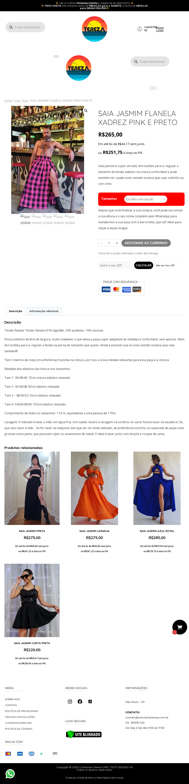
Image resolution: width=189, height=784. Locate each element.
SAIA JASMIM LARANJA (94, 531)
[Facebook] (80, 701)
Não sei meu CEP (165, 265)
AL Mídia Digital (101, 777)
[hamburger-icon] (56, 56)
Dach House (117, 777)
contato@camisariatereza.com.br (147, 717)
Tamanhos (109, 199)
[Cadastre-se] (139, 28)
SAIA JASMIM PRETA (32, 531)
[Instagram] (70, 701)
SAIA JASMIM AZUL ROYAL (157, 531)
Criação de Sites (85, 777)
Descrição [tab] (15, 311)
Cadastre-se (151, 28)
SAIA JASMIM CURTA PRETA (32, 643)
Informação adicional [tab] (44, 311)
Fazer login (160, 30)
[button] (86, 110)
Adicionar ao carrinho (146, 243)
